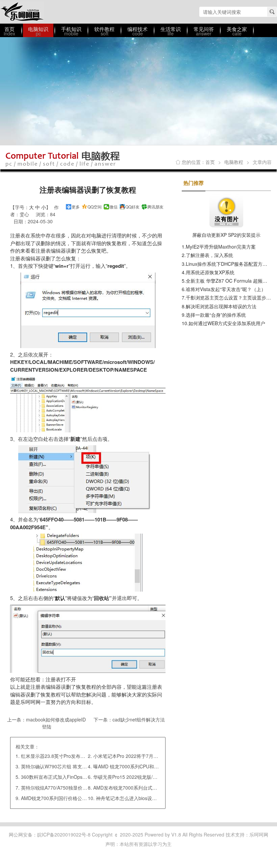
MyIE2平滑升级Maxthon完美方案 (221, 246)
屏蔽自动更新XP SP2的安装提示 (226, 234)
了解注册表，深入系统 (209, 255)
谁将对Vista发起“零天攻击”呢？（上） (226, 289)
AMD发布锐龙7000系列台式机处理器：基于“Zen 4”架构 (152, 787)
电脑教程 (233, 162)
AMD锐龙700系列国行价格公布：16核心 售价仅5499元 (79, 798)
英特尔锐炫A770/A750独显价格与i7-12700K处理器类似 (79, 787)
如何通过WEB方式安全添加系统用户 (226, 323)
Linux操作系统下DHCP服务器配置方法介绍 (231, 263)
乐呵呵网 (22, 12)
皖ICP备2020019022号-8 (64, 834)
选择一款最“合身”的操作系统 (216, 314)
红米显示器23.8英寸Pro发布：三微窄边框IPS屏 (71, 755)
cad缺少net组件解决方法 (138, 719)
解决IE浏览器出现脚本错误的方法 (221, 306)
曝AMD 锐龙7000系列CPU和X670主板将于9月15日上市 (152, 766)
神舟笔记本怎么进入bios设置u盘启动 (135, 798)
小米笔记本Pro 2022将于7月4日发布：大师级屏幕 (146, 755)
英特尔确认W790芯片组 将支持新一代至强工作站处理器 (80, 766)
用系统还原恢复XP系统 (210, 272)
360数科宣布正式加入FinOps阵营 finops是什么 (70, 776)
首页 (210, 162)
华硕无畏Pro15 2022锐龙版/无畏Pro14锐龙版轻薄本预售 (153, 776)
